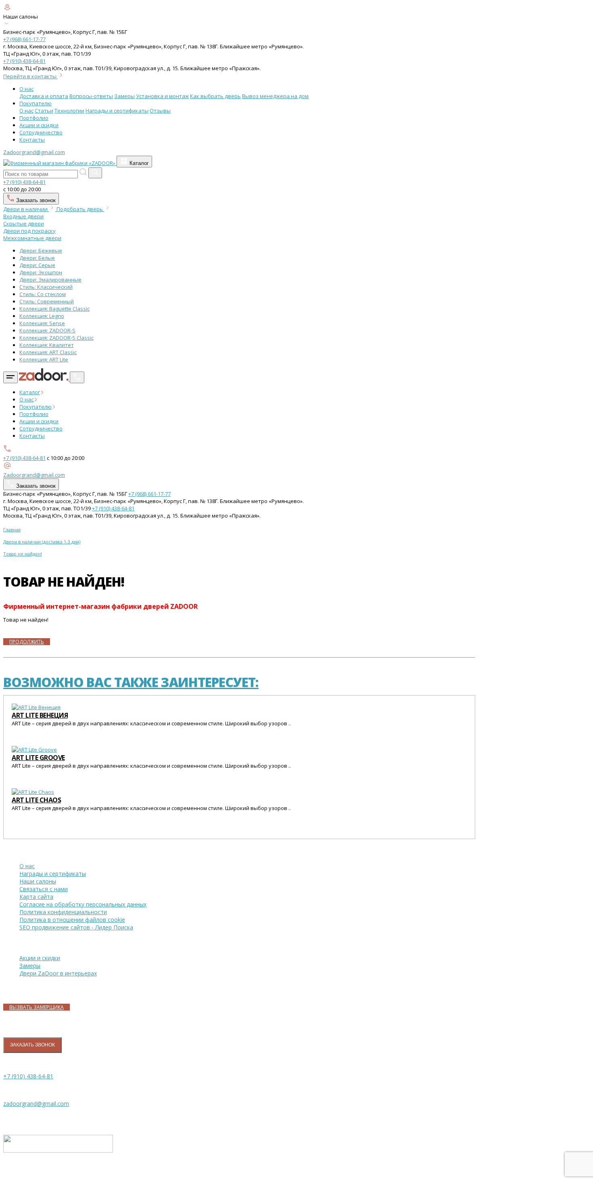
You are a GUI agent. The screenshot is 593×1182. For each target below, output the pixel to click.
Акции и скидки (38, 125)
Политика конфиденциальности (63, 912)
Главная (12, 529)
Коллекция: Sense (42, 323)
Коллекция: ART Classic (48, 352)
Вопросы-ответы (91, 96)
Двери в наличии (26, 209)
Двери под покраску (29, 230)
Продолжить (26, 641)
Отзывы (160, 110)
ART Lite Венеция (40, 715)
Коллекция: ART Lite (43, 359)
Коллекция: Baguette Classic (54, 308)
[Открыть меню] (10, 377)
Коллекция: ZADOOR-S (47, 330)
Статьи (44, 110)
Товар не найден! (22, 554)
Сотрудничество (41, 132)
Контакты (32, 139)
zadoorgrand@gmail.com (36, 1103)
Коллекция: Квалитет (46, 345)
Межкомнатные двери (32, 238)
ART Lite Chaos (36, 800)
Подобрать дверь (80, 209)
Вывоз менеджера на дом (275, 96)
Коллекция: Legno (41, 316)
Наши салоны (37, 881)
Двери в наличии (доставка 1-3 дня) (41, 542)
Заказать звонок (35, 200)
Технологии (69, 110)
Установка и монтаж (162, 96)
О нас (26, 88)
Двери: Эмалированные (50, 279)
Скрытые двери (23, 223)
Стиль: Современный (46, 301)
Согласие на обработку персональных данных (82, 904)
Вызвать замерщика (36, 1007)
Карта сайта (36, 896)
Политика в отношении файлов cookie (72, 919)
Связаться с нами (43, 889)
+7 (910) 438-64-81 (24, 61)
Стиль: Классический (46, 286)
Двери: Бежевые (40, 250)
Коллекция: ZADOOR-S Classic (56, 337)
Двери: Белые (37, 257)
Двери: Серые (37, 265)
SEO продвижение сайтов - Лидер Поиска (76, 927)
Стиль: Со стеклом (42, 294)
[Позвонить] (77, 377)
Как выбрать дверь (215, 96)
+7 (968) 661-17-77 (24, 39)
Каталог (138, 163)
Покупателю (35, 103)
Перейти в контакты (30, 76)
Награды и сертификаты (117, 110)
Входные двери (23, 216)
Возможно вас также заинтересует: (131, 682)
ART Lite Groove (38, 757)
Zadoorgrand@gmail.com (34, 152)
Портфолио (33, 117)
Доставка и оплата (43, 96)
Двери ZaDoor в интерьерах (58, 973)
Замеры (124, 96)
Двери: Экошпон (40, 272)
